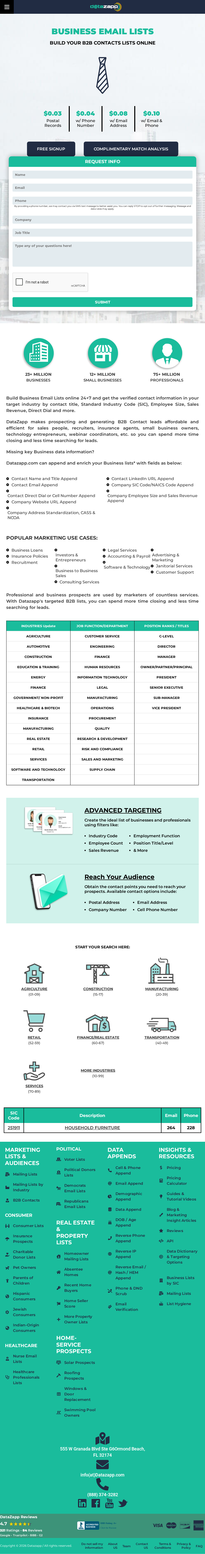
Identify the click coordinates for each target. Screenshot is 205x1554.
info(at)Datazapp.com (102, 1474)
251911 (14, 1127)
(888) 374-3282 (102, 1494)
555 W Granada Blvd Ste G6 (87, 1448)
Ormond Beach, (129, 1448)
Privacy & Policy (184, 1545)
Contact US (142, 1545)
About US (113, 1545)
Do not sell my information (92, 1545)
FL (95, 1455)
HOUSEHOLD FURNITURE (92, 1127)
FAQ (199, 1546)
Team (126, 1546)
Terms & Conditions (162, 1545)
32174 (105, 1455)
